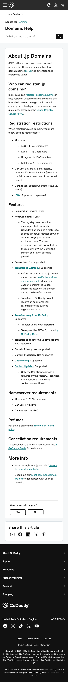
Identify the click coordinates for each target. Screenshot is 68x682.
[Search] (59, 36)
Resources (8, 569)
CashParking (22, 360)
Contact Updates (24, 366)
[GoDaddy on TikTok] (20, 627)
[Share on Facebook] (20, 534)
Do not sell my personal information (34, 645)
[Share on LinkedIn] (28, 534)
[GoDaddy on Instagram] (12, 627)
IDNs (17, 195)
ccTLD (28, 70)
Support (7, 561)
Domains (22, 22)
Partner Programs (12, 577)
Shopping (8, 594)
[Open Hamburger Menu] (4, 5)
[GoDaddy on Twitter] (28, 627)
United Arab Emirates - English (20, 619)
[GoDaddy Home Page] (16, 605)
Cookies (47, 639)
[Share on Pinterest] (44, 534)
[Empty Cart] (62, 5)
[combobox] (30, 36)
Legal (19, 639)
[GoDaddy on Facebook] (5, 627)
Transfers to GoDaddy (27, 267)
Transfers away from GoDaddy (32, 315)
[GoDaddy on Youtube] (36, 627)
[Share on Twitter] (36, 534)
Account (7, 586)
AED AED (56, 619)
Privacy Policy (33, 639)
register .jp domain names (40, 94)
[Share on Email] (12, 534)
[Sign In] (56, 5)
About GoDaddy (11, 553)
